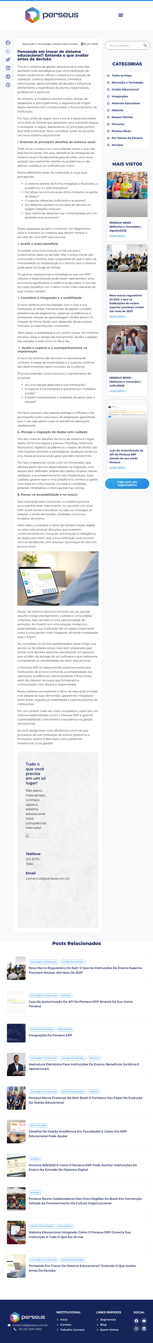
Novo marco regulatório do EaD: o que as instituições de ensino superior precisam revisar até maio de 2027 (126, 303)
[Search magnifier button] (145, 45)
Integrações (65, 1029)
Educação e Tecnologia (36, 43)
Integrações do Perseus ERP (50, 1035)
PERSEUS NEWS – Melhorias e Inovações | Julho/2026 (125, 381)
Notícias (66, 995)
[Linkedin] (144, 1328)
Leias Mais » (117, 235)
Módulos (94, 1058)
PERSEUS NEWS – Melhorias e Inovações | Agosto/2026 (125, 226)
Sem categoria (38, 1125)
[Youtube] (144, 1321)
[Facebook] (136, 1321)
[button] (120, 15)
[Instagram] (136, 1328)
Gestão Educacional (65, 43)
